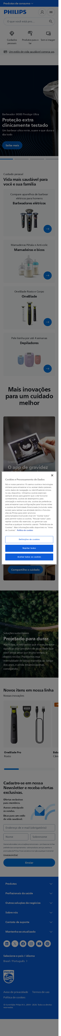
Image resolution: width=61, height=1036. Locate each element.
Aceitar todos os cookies (29, 557)
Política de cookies (25, 530)
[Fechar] (52, 475)
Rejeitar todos (29, 548)
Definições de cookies (29, 539)
